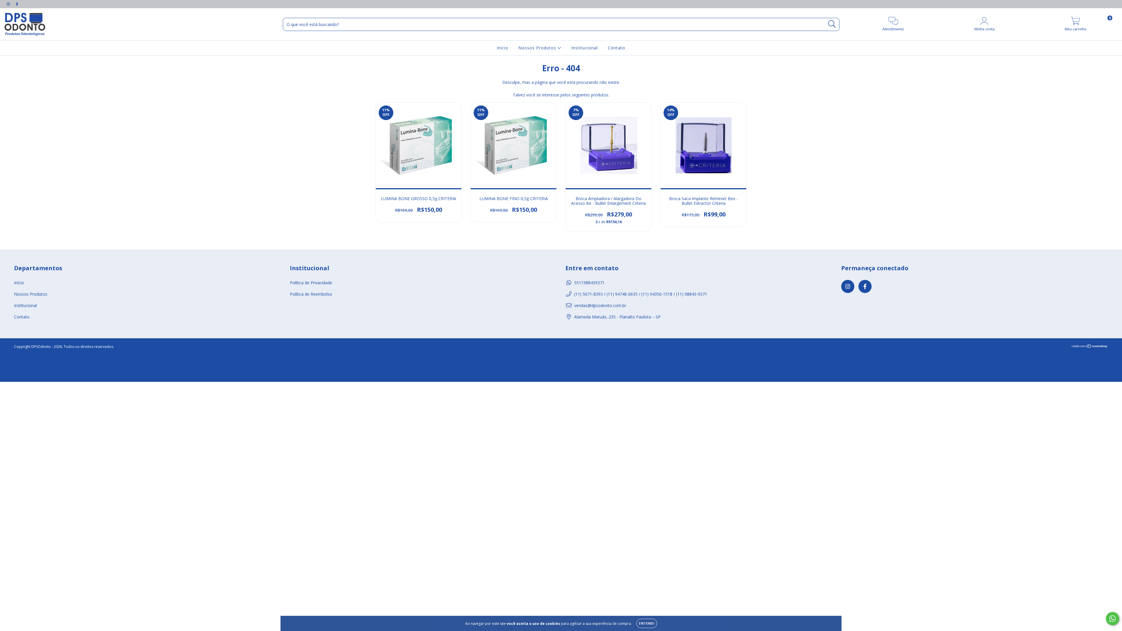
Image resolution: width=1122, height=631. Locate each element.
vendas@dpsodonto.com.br (600, 305)
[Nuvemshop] (1089, 346)
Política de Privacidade (311, 282)
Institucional (584, 48)
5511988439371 (589, 282)
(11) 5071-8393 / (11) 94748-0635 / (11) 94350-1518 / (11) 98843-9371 (640, 294)
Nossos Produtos (537, 48)
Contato (616, 48)
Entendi (646, 623)
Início (502, 48)
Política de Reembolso (311, 294)
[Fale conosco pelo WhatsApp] (1112, 618)
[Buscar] (832, 24)
